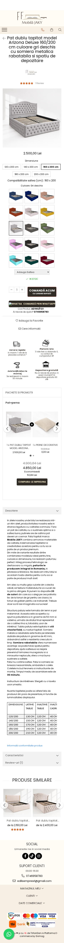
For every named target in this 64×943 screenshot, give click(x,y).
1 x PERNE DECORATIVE (45, 445)
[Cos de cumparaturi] (51, 29)
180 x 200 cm (22, 174)
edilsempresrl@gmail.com (34, 881)
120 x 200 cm (11, 166)
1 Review (39, 83)
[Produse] (5, 30)
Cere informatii (30, 328)
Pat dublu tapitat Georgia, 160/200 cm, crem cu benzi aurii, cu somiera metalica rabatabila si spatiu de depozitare (17, 821)
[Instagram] (39, 856)
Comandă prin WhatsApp (39, 303)
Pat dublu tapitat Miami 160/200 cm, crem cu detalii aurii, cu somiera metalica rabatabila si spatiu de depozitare (47, 821)
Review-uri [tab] (14, 762)
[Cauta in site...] (60, 29)
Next (58, 121)
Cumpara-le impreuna (32, 481)
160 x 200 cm (50, 166)
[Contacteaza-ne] (43, 29)
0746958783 (33, 876)
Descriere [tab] (11, 510)
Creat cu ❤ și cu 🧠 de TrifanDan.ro (25, 933)
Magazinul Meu (30, 888)
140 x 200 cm (31, 166)
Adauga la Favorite (30, 320)
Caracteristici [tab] (14, 755)
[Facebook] (25, 856)
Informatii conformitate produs (24, 745)
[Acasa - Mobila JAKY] (32, 18)
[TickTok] (32, 856)
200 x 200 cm (41, 174)
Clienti (30, 896)
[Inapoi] (2, 38)
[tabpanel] (32, 117)
